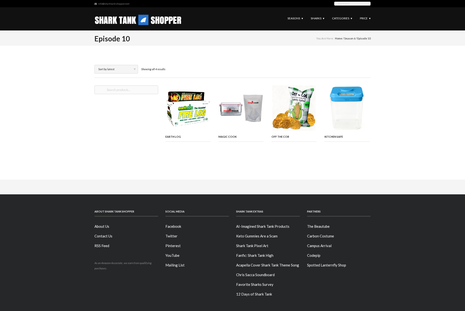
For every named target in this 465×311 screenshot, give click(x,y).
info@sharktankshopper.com (114, 3)
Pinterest (173, 245)
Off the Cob (280, 136)
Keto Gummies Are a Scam (257, 236)
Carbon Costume (320, 236)
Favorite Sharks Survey (254, 284)
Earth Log (173, 136)
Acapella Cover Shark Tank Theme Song (267, 265)
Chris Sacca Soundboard (255, 275)
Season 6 (349, 38)
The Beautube (318, 226)
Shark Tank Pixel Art (252, 245)
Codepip (313, 255)
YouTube (172, 255)
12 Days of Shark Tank (254, 294)
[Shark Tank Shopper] (138, 18)
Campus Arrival (319, 245)
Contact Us (103, 236)
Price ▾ (365, 18)
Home (338, 38)
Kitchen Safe (334, 136)
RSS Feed (101, 245)
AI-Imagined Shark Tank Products (262, 226)
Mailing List (175, 265)
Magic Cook (227, 136)
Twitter (171, 236)
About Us (101, 226)
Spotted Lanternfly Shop (326, 265)
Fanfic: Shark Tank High (254, 255)
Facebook (173, 226)
